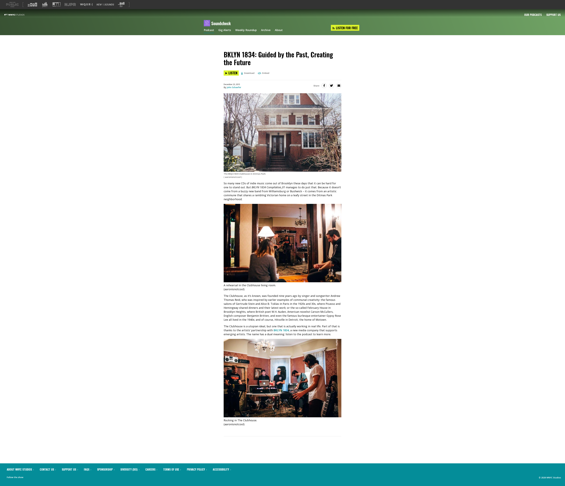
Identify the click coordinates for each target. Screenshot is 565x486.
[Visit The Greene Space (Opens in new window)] (121, 4)
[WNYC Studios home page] (18, 14)
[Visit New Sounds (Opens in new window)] (105, 5)
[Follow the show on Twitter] (33, 476)
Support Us (553, 15)
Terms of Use (171, 469)
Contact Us (47, 469)
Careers (150, 469)
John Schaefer (234, 87)
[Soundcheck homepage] (207, 23)
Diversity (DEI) (129, 469)
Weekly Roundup (246, 30)
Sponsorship (105, 469)
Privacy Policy (196, 469)
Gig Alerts (224, 30)
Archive (266, 30)
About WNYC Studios (19, 469)
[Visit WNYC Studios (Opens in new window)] (57, 4)
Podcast (209, 30)
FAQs (86, 469)
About (279, 30)
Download (249, 73)
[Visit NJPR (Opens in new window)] (70, 4)
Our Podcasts (533, 15)
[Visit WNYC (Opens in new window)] (32, 4)
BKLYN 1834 (281, 330)
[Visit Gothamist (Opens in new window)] (45, 4)
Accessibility (221, 469)
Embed (265, 73)
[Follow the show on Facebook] (27, 476)
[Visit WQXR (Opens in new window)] (86, 4)
